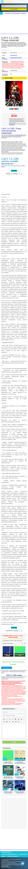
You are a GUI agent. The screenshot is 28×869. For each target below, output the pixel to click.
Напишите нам (12, 123)
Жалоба (14, 115)
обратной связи (4, 866)
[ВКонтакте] (10, 109)
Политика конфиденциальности (9, 854)
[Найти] (25, 6)
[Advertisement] (14, 813)
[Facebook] (12, 109)
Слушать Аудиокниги (12, 856)
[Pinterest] (16, 109)
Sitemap (3, 856)
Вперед (14, 170)
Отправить (14, 742)
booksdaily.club (8, 1)
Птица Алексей (13, 55)
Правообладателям (6, 852)
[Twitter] (18, 109)
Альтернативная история (16, 57)
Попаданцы (4, 58)
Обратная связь (23, 854)
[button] (4, 719)
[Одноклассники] (14, 109)
